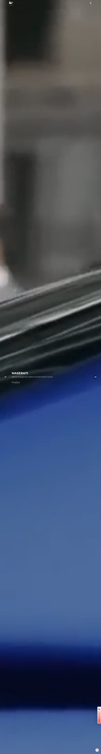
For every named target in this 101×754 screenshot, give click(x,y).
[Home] (10, 3)
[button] (89, 3)
